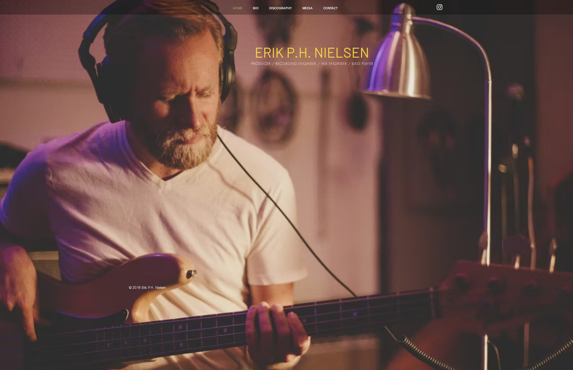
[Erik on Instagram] (439, 7)
